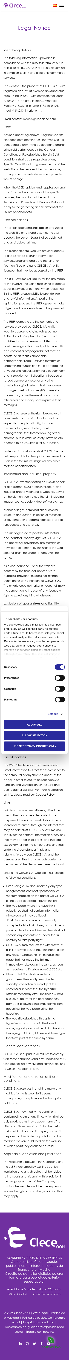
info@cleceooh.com (47, 1294)
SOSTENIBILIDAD (51, 1347)
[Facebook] (27, 1343)
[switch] (60, 678)
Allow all (34, 724)
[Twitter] (34, 1343)
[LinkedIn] (20, 1343)
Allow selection (34, 735)
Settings (53, 713)
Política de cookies (35, 1317)
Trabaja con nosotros (40, 1331)
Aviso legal (40, 1313)
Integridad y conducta (39, 1322)
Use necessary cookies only (34, 746)
